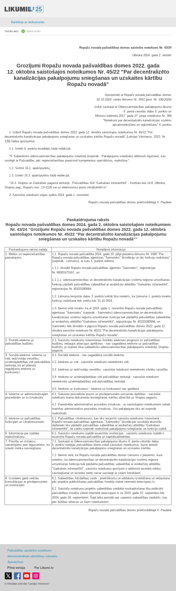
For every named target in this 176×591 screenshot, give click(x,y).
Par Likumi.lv (43, 567)
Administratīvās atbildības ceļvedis (32, 556)
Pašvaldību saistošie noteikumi (29, 550)
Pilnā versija (16, 567)
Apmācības (15, 562)
